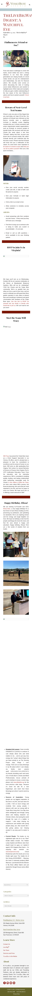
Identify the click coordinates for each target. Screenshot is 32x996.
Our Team (6, 950)
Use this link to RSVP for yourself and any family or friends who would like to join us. (16, 303)
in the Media (10, 956)
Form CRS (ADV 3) (21, 991)
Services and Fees (9, 953)
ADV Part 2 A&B (11, 991)
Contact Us (6, 944)
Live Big (6, 947)
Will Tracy (6, 456)
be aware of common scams (11, 146)
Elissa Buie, (7, 508)
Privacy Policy (16, 994)
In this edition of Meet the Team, (18, 482)
